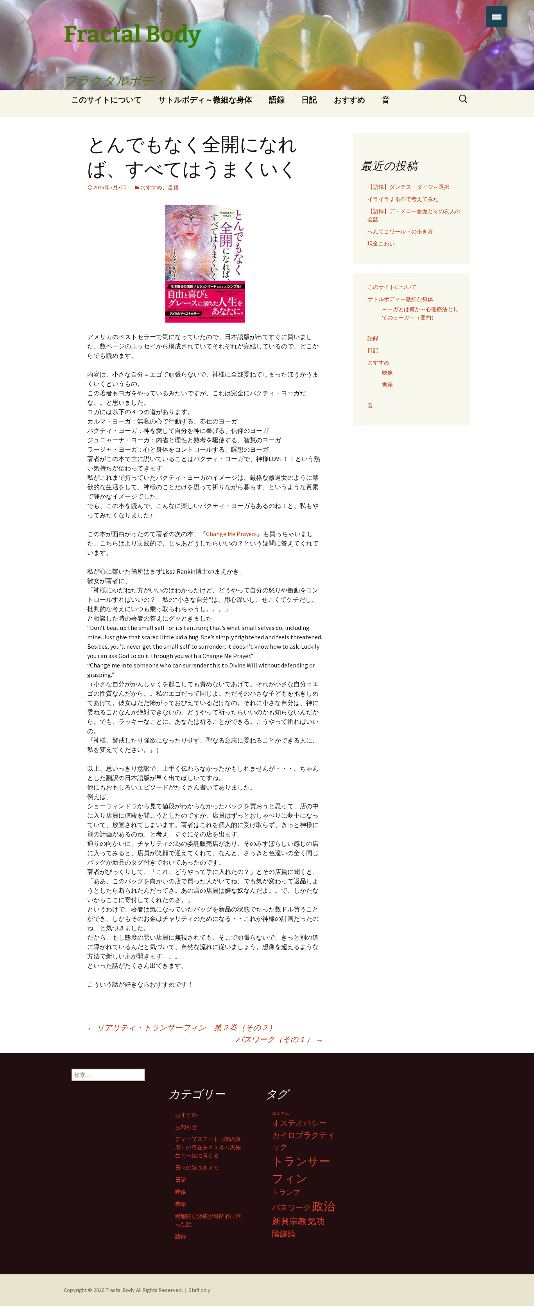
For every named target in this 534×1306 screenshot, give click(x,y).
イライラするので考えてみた (403, 199)
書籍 (173, 187)
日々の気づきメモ (197, 1167)
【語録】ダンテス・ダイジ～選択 (408, 186)
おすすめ (349, 99)
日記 (309, 99)
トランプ (286, 1192)
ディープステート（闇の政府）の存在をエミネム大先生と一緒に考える (208, 1147)
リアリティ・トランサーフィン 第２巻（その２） (181, 1027)
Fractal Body (120, 1289)
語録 (277, 99)
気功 (316, 1221)
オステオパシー (299, 1123)
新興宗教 (289, 1221)
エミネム (280, 1113)
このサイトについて (106, 99)
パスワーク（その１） (279, 1039)
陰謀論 (284, 1234)
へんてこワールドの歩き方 (400, 231)
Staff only (199, 1289)
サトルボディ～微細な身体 (205, 99)
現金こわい (381, 243)
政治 (323, 1206)
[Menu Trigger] (496, 16)
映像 (387, 372)
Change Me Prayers (231, 534)
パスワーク (291, 1207)
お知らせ (186, 1126)
